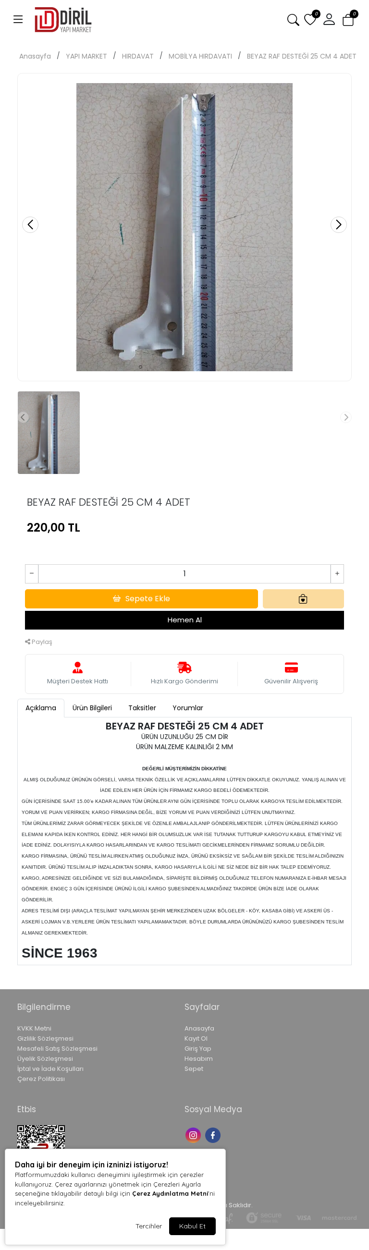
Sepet (193, 1068)
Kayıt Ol (196, 1038)
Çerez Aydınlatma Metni (170, 1193)
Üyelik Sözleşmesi (45, 1058)
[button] (18, 20)
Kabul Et (192, 1226)
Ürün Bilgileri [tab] (92, 708)
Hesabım (198, 1058)
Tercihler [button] (148, 1226)
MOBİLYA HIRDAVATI (200, 56)
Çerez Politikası (41, 1078)
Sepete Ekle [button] (147, 598)
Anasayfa (35, 56)
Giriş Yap (197, 1048)
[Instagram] (194, 1134)
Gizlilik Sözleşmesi (45, 1038)
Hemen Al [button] (185, 620)
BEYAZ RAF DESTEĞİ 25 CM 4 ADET (302, 56)
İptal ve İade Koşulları (50, 1068)
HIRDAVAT (138, 56)
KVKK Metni (34, 1028)
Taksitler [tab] (142, 708)
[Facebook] (214, 1134)
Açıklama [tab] (40, 708)
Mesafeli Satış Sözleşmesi (57, 1048)
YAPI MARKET (86, 56)
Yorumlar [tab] (187, 708)
